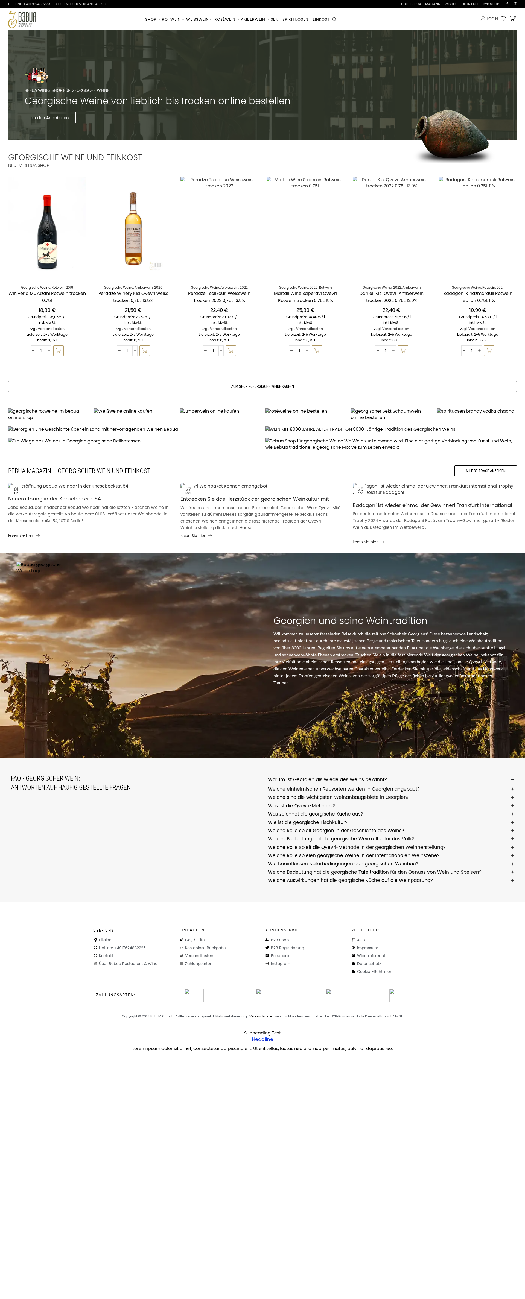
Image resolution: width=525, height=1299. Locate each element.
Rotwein (171, 19)
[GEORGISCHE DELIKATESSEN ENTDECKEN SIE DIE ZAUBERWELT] (134, 441)
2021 (500, 287)
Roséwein (224, 19)
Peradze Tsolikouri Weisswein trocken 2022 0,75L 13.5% (219, 297)
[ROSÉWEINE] (305, 411)
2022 (244, 287)
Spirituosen (295, 19)
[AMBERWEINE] (220, 411)
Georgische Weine (35, 287)
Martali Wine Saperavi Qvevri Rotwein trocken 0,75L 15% (305, 297)
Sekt (275, 19)
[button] (58, 350)
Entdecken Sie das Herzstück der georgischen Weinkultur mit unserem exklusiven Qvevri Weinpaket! (254, 499)
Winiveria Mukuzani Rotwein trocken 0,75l (47, 297)
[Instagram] (515, 4)
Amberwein (253, 19)
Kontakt (471, 4)
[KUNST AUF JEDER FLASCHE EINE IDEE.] (391, 444)
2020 (158, 287)
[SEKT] (391, 414)
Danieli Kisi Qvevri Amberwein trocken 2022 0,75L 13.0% (392, 297)
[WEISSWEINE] (134, 411)
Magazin (433, 4)
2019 (69, 287)
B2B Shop (491, 4)
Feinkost (320, 19)
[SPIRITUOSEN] (477, 411)
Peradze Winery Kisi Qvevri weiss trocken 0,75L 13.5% (133, 297)
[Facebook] (507, 4)
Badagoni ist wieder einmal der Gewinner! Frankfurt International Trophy (432, 505)
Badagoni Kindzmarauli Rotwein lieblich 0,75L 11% (477, 297)
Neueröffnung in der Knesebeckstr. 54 (54, 498)
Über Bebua (411, 4)
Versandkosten (51, 328)
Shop (150, 19)
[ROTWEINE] (48, 414)
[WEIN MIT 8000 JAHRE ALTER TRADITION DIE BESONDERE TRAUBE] (391, 429)
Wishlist (452, 4)
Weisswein (197, 19)
